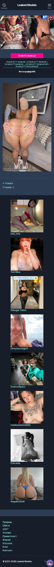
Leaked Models (27, 5)
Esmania (15, 463)
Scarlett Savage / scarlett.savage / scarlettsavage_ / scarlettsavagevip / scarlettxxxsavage (27, 64)
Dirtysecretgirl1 (19, 348)
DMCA (6, 525)
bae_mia (15, 233)
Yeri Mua (15, 272)
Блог (5, 546)
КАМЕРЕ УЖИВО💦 (27, 56)
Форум (7, 539)
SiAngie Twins (18, 310)
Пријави (7, 522)
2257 (5, 529)
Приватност (10, 536)
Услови (7, 532)
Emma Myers (18, 386)
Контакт (7, 550)
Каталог (7, 543)
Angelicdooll (18, 501)
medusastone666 (20, 425)
